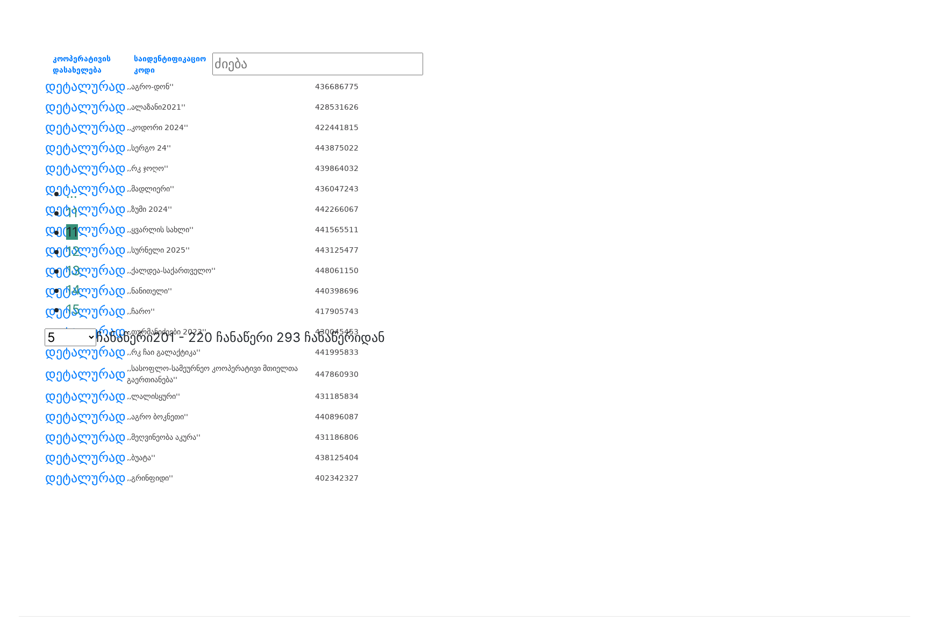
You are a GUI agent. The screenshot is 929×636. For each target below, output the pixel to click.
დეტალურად (85, 86)
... (71, 193)
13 (73, 270)
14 (73, 290)
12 (73, 251)
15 (73, 309)
